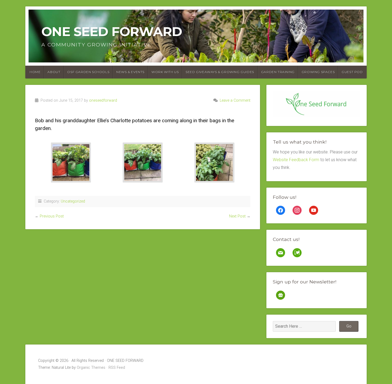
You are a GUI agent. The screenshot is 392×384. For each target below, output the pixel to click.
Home (35, 72)
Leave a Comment (235, 100)
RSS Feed (117, 367)
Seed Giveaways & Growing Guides (220, 72)
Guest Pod (352, 72)
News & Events (130, 72)
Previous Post (52, 216)
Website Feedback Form (296, 159)
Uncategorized (73, 201)
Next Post (237, 216)
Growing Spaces (318, 72)
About (53, 72)
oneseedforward (103, 100)
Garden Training (278, 72)
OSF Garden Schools (88, 72)
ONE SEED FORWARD (111, 31)
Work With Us (165, 72)
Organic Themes (91, 367)
